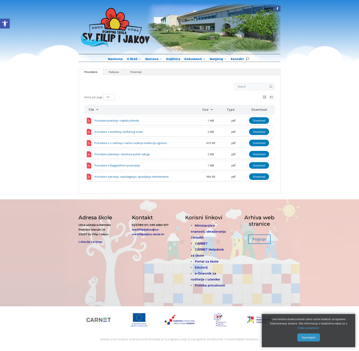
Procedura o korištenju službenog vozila (118, 132)
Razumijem (308, 337)
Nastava (151, 59)
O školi (132, 59)
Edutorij (201, 267)
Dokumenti (193, 59)
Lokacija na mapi (90, 241)
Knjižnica (173, 59)
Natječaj (216, 59)
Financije (136, 72)
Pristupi (259, 239)
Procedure (90, 72)
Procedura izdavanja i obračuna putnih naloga (122, 154)
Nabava (114, 72)
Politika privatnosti (210, 285)
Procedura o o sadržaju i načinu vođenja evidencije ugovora (130, 143)
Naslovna (115, 59)
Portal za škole (207, 261)
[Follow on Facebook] (277, 9)
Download (259, 120)
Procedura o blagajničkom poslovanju (117, 165)
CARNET (201, 243)
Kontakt (237, 59)
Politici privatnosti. (309, 328)
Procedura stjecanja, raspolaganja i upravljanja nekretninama (131, 176)
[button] (5, 23)
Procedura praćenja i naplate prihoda (116, 120)
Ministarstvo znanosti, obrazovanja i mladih (208, 231)
